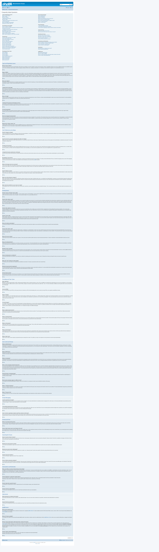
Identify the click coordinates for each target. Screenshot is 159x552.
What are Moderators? (41, 16)
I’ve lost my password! (5, 21)
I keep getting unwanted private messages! (44, 26)
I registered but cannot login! (6, 18)
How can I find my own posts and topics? (44, 38)
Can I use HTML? (5, 53)
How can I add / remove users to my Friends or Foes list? (47, 31)
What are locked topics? (6, 58)
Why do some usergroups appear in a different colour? (46, 20)
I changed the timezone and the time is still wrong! (9, 29)
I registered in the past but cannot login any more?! (10, 20)
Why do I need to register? (6, 15)
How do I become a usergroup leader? (44, 19)
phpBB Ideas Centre (47, 517)
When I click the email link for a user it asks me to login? (10, 34)
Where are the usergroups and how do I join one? (45, 18)
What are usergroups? (41, 17)
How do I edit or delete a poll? (6, 42)
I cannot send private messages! (43, 25)
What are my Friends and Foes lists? (43, 30)
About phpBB (4, 511)
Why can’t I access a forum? (6, 43)
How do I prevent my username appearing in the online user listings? (12, 27)
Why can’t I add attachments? (6, 44)
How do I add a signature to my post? (8, 39)
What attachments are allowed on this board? (45, 48)
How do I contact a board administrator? (44, 55)
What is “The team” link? (42, 22)
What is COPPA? (4, 16)
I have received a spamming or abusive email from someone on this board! (49, 27)
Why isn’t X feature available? (42, 53)
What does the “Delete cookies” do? (7, 23)
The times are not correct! (6, 28)
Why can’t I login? (5, 19)
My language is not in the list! (6, 30)
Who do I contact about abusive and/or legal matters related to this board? (49, 54)
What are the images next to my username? (9, 31)
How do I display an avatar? (6, 32)
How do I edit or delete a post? (6, 38)
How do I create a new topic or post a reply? (9, 37)
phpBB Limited (30, 510)
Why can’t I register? (5, 17)
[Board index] (7, 4)
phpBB (35, 159)
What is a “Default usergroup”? (42, 21)
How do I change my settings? (6, 26)
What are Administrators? (42, 15)
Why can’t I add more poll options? (7, 41)
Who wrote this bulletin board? (42, 52)
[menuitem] (8, 7)
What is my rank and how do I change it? (8, 33)
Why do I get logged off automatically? (8, 22)
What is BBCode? (5, 52)
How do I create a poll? (5, 40)
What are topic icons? (5, 59)
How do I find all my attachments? (43, 49)
